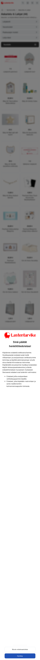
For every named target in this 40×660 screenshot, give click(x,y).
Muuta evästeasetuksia (20, 649)
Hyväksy (20, 656)
